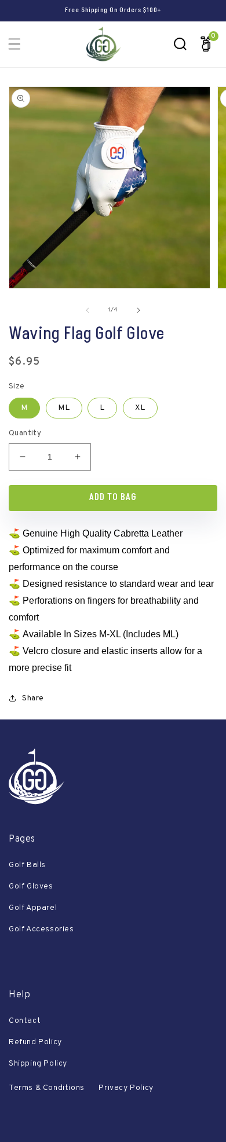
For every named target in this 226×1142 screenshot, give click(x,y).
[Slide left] (87, 310)
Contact (25, 1021)
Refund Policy (35, 1042)
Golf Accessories (41, 929)
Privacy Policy (126, 1088)
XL (140, 408)
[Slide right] (138, 310)
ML (64, 408)
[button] (14, 44)
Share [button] (33, 698)
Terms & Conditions (47, 1088)
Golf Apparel (33, 908)
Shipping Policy (38, 1063)
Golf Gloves (31, 886)
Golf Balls (27, 865)
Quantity (25, 433)
